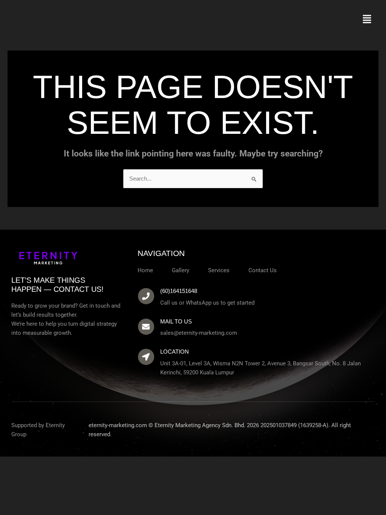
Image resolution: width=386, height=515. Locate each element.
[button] (367, 19)
